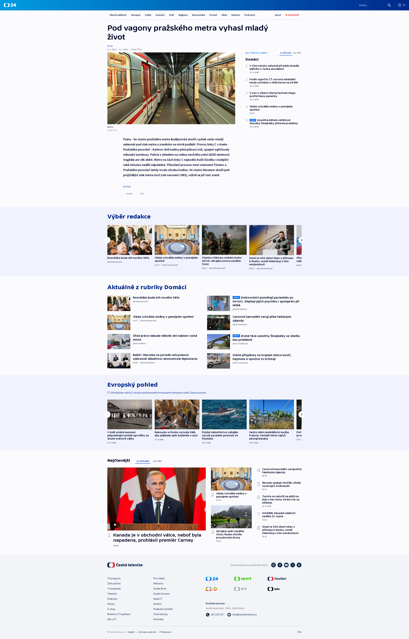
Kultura (236, 14)
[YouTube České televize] (286, 565)
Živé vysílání (113, 583)
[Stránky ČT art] (240, 588)
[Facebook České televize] (279, 565)
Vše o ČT (111, 619)
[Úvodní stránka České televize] (125, 565)
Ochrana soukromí (147, 632)
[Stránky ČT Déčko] (211, 588)
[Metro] (171, 88)
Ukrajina (135, 14)
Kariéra (157, 603)
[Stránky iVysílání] (277, 578)
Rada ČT (157, 598)
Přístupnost (165, 632)
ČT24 (109, 46)
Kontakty (158, 619)
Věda (224, 14)
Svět (171, 14)
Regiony (183, 14)
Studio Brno (159, 588)
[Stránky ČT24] (212, 578)
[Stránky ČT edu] (273, 588)
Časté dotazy (160, 614)
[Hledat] (389, 5)
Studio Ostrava (161, 593)
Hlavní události (118, 14)
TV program (113, 578)
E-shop (111, 609)
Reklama (158, 583)
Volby (148, 14)
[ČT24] (10, 5)
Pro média (159, 578)
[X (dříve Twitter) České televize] (292, 565)
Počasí (213, 14)
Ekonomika (198, 14)
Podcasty (249, 14)
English (131, 632)
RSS (300, 632)
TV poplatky (114, 588)
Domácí (160, 14)
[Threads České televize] (299, 565)
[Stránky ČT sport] (242, 578)
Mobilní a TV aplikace (118, 614)
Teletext (112, 593)
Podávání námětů (163, 609)
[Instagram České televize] (273, 565)
